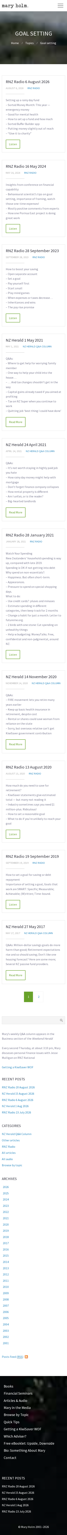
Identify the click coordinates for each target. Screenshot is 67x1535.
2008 (6, 1299)
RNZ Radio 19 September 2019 (32, 856)
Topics (29, 43)
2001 (6, 1343)
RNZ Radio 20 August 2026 (18, 1087)
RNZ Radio (34, 88)
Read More (13, 144)
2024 (6, 1199)
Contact (10, 1457)
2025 (6, 1193)
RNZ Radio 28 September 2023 (32, 250)
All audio (7, 1159)
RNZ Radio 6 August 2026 (28, 81)
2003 (6, 1331)
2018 (6, 1237)
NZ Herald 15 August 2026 (18, 1093)
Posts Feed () (12, 1357)
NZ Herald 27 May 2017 (25, 926)
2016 (6, 1249)
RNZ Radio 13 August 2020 (29, 767)
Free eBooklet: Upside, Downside (29, 1443)
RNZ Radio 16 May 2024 (26, 166)
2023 (6, 1206)
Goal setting (48, 43)
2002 (6, 1337)
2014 (6, 1262)
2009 (6, 1293)
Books (8, 1386)
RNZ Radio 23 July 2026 (16, 1112)
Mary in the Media (17, 1407)
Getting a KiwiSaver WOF (17, 1067)
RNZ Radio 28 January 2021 (30, 535)
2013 (6, 1268)
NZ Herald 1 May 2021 (24, 340)
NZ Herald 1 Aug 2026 (15, 1106)
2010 (6, 1287)
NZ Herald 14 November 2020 (31, 676)
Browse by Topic (16, 1414)
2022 (6, 1212)
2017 (6, 1243)
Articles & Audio (15, 1400)
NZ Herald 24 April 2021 (26, 444)
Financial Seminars (18, 1393)
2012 (6, 1274)
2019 (6, 1230)
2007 (6, 1305)
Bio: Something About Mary (24, 1450)
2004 (6, 1324)
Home (15, 43)
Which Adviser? (15, 1436)
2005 (6, 1318)
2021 (6, 1218)
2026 (6, 1187)
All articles (9, 1153)
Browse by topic (12, 1165)
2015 (6, 1255)
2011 (6, 1280)
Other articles (11, 1140)
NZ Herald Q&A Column (37, 346)
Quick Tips (11, 1422)
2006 (6, 1312)
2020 (6, 1224)
